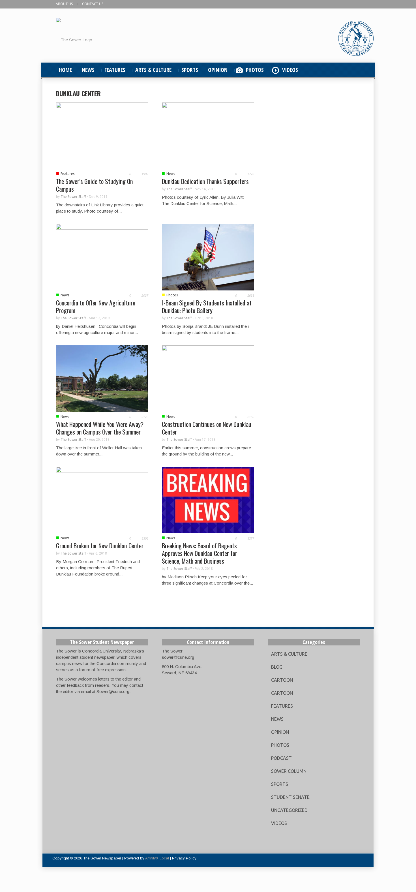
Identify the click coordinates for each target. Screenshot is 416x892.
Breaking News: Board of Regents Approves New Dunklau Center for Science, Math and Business (199, 553)
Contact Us (92, 3)
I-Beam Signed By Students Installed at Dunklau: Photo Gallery (207, 306)
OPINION (218, 70)
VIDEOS (290, 70)
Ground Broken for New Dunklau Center (99, 545)
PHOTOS (255, 70)
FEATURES (114, 70)
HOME (65, 70)
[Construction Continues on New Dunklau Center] (208, 378)
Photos (172, 295)
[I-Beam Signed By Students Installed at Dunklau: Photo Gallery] (208, 256)
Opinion (280, 732)
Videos (279, 823)
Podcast (281, 758)
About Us (64, 3)
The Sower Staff (73, 196)
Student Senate (290, 797)
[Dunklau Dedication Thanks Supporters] (208, 135)
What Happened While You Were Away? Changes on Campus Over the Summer (99, 428)
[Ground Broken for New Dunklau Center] (102, 499)
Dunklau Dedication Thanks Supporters (205, 181)
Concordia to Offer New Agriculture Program (95, 306)
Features (67, 174)
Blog (276, 666)
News (170, 174)
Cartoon (282, 680)
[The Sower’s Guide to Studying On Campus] (102, 135)
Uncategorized (289, 810)
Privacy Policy (184, 858)
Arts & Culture (289, 653)
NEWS (88, 70)
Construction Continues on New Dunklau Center (206, 428)
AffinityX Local (157, 858)
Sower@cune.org (113, 691)
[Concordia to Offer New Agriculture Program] (102, 256)
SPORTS (189, 70)
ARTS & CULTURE (153, 70)
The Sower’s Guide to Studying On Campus (94, 185)
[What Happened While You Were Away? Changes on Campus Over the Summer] (102, 378)
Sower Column (288, 771)
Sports (279, 784)
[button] (354, 70)
